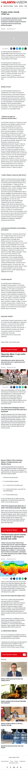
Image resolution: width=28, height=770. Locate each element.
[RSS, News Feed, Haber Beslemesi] (20, 767)
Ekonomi (3, 28)
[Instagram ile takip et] (17, 767)
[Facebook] (11, 48)
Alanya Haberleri (5, 761)
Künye (11, 761)
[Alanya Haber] (14, 2)
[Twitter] (14, 48)
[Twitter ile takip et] (10, 767)
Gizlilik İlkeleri (22, 761)
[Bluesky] (17, 48)
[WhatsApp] (23, 48)
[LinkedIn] (20, 48)
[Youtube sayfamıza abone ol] (14, 767)
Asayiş (16, 6)
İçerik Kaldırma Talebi (13, 763)
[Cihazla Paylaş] (25, 48)
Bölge (26, 6)
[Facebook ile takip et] (7, 767)
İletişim (16, 761)
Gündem (21, 6)
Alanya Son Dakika (8, 6)
